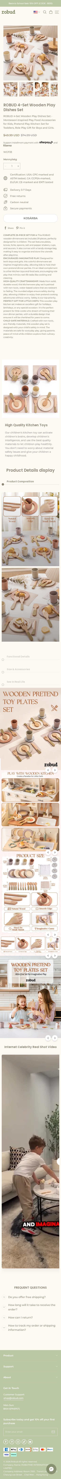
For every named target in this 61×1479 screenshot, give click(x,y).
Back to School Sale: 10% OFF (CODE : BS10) (31, 3)
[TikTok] (24, 1441)
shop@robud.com (14, 1398)
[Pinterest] (11, 1441)
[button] (8, 11)
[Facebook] (5, 1441)
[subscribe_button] (53, 1432)
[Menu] (57, 12)
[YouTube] (30, 1441)
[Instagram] (18, 1441)
